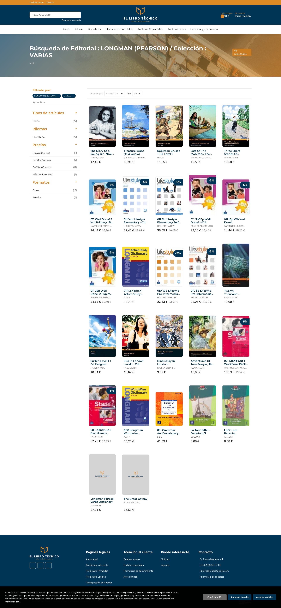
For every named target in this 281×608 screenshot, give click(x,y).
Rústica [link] (54, 197)
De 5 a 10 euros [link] (54, 153)
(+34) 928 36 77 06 (210, 565)
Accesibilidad (130, 576)
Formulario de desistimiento (138, 571)
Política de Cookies (96, 576)
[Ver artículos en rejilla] (242, 93)
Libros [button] (79, 29)
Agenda (165, 565)
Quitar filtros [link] (39, 102)
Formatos (41, 182)
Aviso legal (92, 559)
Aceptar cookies (264, 597)
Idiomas (39, 129)
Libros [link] (54, 121)
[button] (227, 15)
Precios (39, 145)
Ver (129, 93)
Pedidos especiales (134, 565)
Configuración (214, 597)
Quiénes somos (37, 2)
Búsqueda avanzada (71, 20)
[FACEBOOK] (33, 565)
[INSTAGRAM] (40, 565)
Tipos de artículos (48, 113)
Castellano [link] (54, 137)
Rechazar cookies (240, 597)
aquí (18, 601)
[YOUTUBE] (48, 565)
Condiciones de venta (97, 565)
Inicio (32, 63)
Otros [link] (54, 190)
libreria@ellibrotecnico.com (214, 571)
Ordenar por (96, 93)
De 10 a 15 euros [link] (54, 160)
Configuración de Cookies (99, 582)
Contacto (50, 2)
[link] (58, 95)
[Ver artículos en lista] (246, 93)
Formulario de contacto (212, 576)
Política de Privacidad (97, 571)
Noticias (165, 559)
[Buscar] (76, 15)
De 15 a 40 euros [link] (54, 167)
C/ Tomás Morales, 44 (211, 559)
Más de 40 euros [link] (54, 174)
